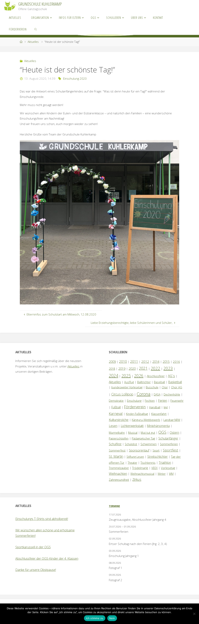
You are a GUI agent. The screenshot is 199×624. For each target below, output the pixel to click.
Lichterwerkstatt (132, 425)
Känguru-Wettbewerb (146, 420)
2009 (112, 361)
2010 (123, 361)
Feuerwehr (176, 400)
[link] (36, 29)
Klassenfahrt (159, 414)
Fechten (150, 400)
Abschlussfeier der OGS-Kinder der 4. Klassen (46, 558)
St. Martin (116, 456)
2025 (126, 375)
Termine (114, 506)
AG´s (171, 375)
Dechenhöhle (172, 394)
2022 (155, 368)
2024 (113, 375)
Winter (162, 474)
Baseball (159, 382)
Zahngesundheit (119, 480)
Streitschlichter (157, 456)
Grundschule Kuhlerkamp (40, 4)
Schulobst (131, 444)
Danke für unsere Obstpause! (35, 570)
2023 (168, 368)
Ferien (162, 400)
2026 (138, 375)
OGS (162, 432)
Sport (156, 450)
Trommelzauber (119, 468)
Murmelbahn (117, 432)
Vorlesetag (168, 468)
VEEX (154, 468)
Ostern (174, 432)
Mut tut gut (148, 432)
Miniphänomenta (158, 426)
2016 (176, 362)
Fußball (116, 407)
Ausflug (129, 382)
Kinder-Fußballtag (137, 414)
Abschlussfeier (156, 376)
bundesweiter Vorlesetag (126, 387)
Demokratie (116, 400)
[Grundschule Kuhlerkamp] (9, 6)
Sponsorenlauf (139, 450)
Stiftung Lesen (135, 457)
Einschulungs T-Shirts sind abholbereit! (41, 519)
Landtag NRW (171, 420)
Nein (112, 618)
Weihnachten (118, 473)
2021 (143, 368)
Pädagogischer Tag (143, 438)
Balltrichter (144, 382)
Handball (154, 407)
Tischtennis (148, 463)
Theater (132, 463)
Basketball (175, 382)
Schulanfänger (168, 438)
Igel (166, 407)
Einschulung (134, 400)
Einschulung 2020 (75, 78)
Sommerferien (169, 444)
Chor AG (176, 387)
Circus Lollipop (122, 394)
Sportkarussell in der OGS (33, 547)
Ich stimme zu (94, 618)
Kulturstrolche (118, 419)
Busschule (152, 387)
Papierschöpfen (118, 438)
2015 (166, 361)
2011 (134, 361)
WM (171, 474)
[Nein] (194, 614)
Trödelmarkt (140, 468)
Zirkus (136, 479)
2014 (155, 361)
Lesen (113, 426)
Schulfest (115, 444)
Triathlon (165, 462)
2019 (121, 368)
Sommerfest (117, 450)
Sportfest (170, 450)
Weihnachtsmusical (142, 474)
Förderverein (135, 406)
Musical (132, 432)
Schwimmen (149, 444)
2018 (112, 369)
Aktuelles (33, 42)
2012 (145, 361)
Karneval (116, 413)
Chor (165, 387)
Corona (143, 394)
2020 (132, 368)
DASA (157, 394)
